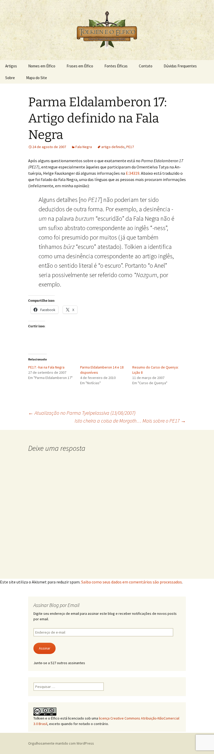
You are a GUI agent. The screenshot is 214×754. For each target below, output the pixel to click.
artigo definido (112, 146)
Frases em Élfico (80, 65)
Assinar (44, 648)
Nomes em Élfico (41, 65)
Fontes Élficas (116, 65)
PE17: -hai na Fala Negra (46, 367)
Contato (145, 65)
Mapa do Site (36, 77)
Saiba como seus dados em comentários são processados (131, 582)
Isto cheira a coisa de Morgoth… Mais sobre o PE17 (130, 420)
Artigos (11, 65)
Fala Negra (83, 146)
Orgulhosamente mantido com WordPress (61, 743)
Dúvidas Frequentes (180, 65)
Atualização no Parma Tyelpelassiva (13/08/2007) (81, 413)
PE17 (130, 146)
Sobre (10, 77)
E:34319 (132, 173)
